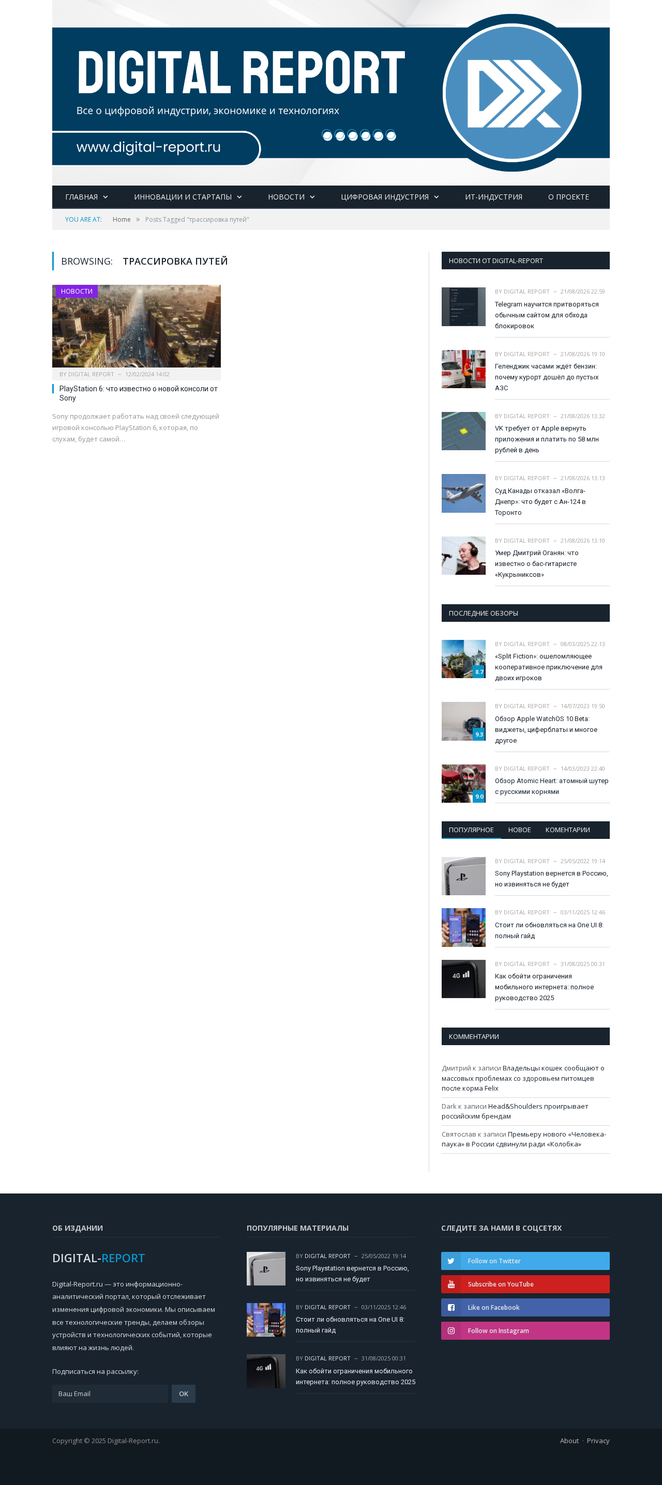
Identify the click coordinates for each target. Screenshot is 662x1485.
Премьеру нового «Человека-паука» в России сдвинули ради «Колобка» (524, 1139)
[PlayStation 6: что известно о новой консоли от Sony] (136, 329)
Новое (519, 829)
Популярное (471, 829)
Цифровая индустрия (385, 197)
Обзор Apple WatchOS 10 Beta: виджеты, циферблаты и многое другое (546, 729)
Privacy (598, 1440)
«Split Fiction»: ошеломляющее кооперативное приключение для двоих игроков (549, 667)
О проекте (568, 197)
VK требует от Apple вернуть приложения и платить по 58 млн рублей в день (547, 439)
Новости (286, 197)
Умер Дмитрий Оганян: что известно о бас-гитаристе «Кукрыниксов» (537, 563)
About (569, 1440)
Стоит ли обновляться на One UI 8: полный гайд (549, 930)
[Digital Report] (331, 91)
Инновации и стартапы (183, 197)
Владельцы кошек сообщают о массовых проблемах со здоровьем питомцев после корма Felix (523, 1078)
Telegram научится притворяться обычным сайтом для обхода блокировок (547, 315)
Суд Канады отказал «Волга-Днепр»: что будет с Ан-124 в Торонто (540, 501)
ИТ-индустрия (493, 197)
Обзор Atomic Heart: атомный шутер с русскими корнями (552, 786)
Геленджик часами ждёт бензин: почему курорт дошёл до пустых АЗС (546, 377)
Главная (81, 197)
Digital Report (91, 374)
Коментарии (568, 829)
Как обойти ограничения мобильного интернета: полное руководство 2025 (544, 987)
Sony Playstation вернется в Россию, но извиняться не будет (551, 878)
